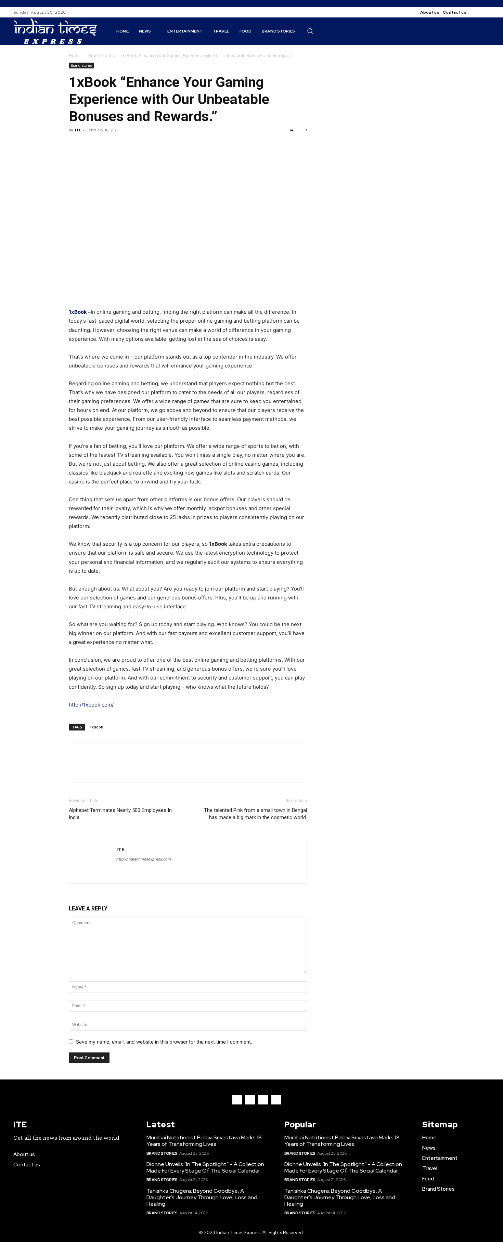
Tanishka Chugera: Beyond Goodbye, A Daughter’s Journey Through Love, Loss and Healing (201, 1197)
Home (75, 56)
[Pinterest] (107, 145)
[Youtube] (276, 1099)
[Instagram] (485, 12)
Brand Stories (101, 56)
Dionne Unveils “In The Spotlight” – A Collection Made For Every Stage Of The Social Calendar (205, 1167)
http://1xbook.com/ (91, 704)
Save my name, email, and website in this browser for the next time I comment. (164, 1042)
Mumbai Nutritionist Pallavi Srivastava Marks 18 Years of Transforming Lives (204, 1141)
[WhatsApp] (123, 145)
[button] (310, 31)
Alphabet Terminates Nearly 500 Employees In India (120, 813)
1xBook (96, 726)
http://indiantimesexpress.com (143, 859)
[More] (139, 145)
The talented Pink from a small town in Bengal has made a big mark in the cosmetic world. (255, 813)
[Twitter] (91, 145)
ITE (78, 129)
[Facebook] (477, 12)
